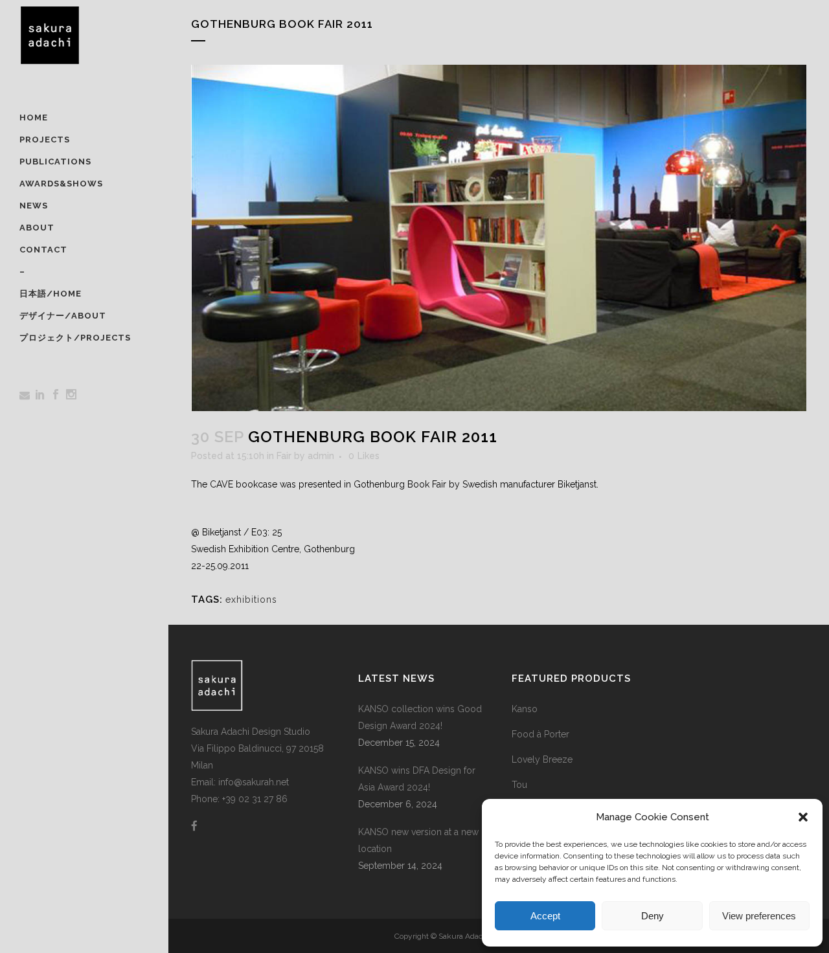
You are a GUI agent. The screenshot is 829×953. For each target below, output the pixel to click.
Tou (519, 784)
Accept (545, 915)
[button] (803, 817)
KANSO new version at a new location (418, 840)
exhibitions (251, 599)
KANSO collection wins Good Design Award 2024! (420, 717)
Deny (652, 915)
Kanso (525, 709)
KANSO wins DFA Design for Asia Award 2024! (416, 778)
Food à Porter (540, 734)
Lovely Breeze (542, 759)
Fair (284, 456)
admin (321, 456)
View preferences (759, 915)
